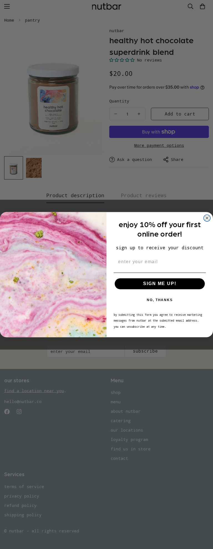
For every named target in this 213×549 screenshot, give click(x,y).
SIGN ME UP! (159, 283)
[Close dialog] (207, 218)
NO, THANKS (160, 300)
